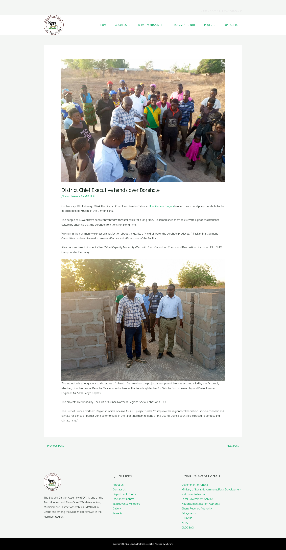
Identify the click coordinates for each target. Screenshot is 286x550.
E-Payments (189, 513)
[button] (128, 24)
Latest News (70, 196)
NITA (185, 522)
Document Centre (123, 499)
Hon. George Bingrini (161, 206)
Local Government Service (197, 499)
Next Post (234, 445)
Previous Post (54, 445)
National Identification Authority (201, 503)
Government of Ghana (195, 484)
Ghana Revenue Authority (197, 508)
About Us (118, 484)
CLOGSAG (188, 527)
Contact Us (119, 489)
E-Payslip (187, 518)
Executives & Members (126, 503)
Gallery (117, 508)
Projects (117, 513)
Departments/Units (124, 494)
